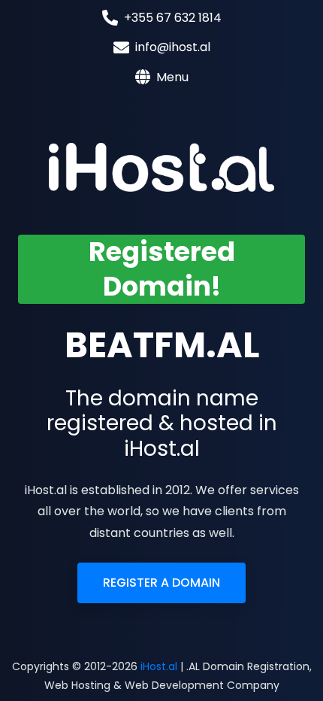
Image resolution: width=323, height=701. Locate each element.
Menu (172, 77)
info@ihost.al (172, 47)
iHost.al (158, 666)
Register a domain (161, 582)
